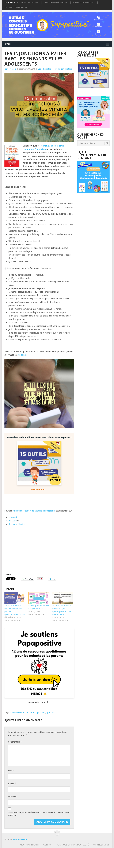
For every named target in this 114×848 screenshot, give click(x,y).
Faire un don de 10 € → (39, 702)
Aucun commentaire (63, 69)
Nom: (11, 770)
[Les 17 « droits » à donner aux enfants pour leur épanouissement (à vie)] (14, 598)
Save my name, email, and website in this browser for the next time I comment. (39, 813)
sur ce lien (22, 355)
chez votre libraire (16, 524)
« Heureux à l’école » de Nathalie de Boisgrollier (33, 511)
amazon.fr (13, 517)
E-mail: (12, 783)
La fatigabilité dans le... (56, 2)
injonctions (40, 712)
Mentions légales (30, 845)
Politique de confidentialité (73, 845)
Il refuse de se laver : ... (83, 2)
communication (17, 712)
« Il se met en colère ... (28, 2)
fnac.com (12, 521)
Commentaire (15, 741)
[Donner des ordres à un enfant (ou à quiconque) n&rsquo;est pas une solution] (62, 598)
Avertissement (101, 845)
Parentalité (47, 69)
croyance (30, 712)
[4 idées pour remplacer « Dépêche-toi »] (38, 598)
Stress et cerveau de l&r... (17, 7)
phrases (50, 712)
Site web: (12, 797)
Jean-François (10, 69)
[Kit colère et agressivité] (93, 90)
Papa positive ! (20, 839)
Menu (8, 44)
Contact (48, 845)
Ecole (40, 69)
